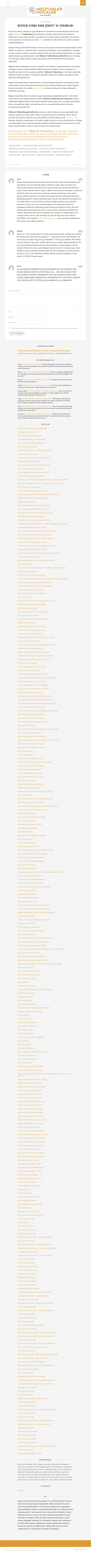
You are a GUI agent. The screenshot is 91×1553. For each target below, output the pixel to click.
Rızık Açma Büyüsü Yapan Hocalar (29, 487)
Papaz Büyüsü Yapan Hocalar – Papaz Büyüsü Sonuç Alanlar (38, 740)
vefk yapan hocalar (66, 1479)
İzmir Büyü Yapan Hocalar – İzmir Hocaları (32, 1376)
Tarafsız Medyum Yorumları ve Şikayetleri (32, 736)
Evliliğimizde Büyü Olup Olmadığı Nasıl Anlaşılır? (33, 498)
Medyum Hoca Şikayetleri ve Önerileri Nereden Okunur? (36, 601)
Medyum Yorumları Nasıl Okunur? (29, 670)
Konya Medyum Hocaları (26, 1391)
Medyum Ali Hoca (19, 1550)
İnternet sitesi (13, 322)
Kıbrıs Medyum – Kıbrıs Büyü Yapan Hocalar (32, 1347)
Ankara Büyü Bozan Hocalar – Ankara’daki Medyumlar (36, 1336)
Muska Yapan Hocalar (25, 1000)
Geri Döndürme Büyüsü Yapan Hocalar (31, 784)
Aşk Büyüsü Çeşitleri (24, 1044)
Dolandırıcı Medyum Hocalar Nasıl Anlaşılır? (32, 945)
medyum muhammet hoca (63, 152)
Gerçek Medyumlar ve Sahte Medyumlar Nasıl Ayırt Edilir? (37, 703)
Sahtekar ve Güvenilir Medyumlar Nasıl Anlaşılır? (34, 920)
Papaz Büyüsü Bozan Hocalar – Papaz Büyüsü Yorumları (37, 645)
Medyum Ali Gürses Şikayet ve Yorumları (35, 372)
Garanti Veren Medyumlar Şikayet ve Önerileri (33, 689)
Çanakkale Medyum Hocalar (27, 1274)
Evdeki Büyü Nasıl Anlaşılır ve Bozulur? (30, 692)
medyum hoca (38, 88)
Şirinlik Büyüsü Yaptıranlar (26, 993)
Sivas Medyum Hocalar (25, 1373)
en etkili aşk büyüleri (50, 1469)
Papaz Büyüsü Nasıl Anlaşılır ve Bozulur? (31, 931)
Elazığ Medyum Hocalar (25, 1395)
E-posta (11, 317)
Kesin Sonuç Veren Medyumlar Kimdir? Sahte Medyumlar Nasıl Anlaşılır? (42, 568)
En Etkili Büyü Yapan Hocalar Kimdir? (30, 648)
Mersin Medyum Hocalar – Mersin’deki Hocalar (33, 1358)
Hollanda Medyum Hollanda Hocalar (30, 1204)
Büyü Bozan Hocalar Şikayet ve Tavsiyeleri (32, 835)
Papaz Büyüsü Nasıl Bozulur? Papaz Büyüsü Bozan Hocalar (38, 806)
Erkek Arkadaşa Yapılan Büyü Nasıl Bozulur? (32, 960)
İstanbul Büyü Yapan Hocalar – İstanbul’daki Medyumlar (36, 1409)
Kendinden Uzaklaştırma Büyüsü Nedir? (31, 777)
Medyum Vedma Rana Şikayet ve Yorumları (32, 1079)
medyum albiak (15, 145)
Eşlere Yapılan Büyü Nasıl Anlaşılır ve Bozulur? (33, 722)
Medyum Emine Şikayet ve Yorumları (30, 1070)
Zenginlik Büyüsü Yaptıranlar (27, 1022)
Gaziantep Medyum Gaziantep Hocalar (31, 1167)
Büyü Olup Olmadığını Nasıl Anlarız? (30, 436)
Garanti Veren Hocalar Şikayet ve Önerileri (32, 542)
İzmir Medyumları (23, 1222)
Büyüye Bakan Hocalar (25, 839)
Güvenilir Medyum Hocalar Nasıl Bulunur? (32, 879)
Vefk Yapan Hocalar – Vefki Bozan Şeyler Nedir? (34, 465)
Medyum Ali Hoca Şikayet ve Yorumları (30, 1112)
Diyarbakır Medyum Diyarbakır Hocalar (31, 1153)
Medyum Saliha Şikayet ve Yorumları (30, 1105)
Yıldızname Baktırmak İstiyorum (28, 898)
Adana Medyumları (24, 1189)
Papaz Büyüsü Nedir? (25, 1063)
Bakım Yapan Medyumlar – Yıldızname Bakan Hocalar (35, 799)
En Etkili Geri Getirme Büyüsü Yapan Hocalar (32, 491)
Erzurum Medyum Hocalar (26, 1259)
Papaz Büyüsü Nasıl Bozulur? (27, 868)
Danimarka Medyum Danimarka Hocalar (31, 1156)
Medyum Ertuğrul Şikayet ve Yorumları (30, 1123)
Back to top (79, 1550)
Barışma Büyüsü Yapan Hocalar (28, 846)
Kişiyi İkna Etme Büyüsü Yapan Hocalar (31, 469)
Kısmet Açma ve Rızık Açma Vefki (29, 953)
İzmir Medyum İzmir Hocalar (27, 1182)
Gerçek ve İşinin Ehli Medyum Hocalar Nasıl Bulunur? (35, 586)
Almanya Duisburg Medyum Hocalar (30, 1453)
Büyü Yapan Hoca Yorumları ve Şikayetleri (32, 817)
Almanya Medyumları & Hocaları (28, 1288)
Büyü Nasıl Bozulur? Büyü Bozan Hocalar (31, 707)
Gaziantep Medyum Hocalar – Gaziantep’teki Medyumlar (37, 1446)
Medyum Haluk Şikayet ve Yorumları (30, 1094)
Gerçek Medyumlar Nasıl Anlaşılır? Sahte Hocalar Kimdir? (37, 678)
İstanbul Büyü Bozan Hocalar (27, 1442)
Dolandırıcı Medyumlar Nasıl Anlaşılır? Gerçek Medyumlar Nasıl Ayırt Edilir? (42, 579)
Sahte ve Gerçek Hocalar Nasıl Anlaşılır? (31, 744)
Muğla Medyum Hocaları (26, 1428)
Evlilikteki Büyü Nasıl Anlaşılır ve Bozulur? (31, 630)
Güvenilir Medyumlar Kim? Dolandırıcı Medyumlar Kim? (36, 700)
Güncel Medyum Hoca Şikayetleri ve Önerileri (33, 674)
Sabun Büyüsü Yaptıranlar (26, 865)
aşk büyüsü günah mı (61, 1472)
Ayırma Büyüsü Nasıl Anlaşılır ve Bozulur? (31, 714)
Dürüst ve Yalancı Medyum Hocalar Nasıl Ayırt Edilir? (35, 762)
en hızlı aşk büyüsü (64, 1469)
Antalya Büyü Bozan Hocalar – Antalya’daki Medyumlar (36, 1310)
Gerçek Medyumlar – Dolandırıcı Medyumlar (42, 391)
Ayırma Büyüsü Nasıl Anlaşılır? (28, 608)
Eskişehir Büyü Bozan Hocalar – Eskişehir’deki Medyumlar (37, 1248)
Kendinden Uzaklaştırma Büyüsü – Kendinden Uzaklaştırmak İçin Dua (41, 483)
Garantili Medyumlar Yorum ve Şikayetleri (32, 439)
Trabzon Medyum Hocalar (26, 1314)
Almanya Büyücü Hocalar (26, 1219)
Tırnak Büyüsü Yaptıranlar (26, 923)
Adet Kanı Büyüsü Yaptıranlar (27, 1059)
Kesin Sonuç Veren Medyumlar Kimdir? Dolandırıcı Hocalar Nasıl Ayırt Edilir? (43, 480)
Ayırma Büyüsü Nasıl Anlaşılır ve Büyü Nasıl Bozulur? (35, 938)
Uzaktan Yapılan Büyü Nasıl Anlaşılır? (30, 773)
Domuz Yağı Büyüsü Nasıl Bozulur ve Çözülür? (33, 1052)
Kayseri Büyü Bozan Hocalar (27, 1329)
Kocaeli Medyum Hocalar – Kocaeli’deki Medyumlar (35, 1292)
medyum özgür (28, 155)
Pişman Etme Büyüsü (25, 564)
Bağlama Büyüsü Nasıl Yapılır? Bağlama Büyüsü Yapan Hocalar (39, 494)
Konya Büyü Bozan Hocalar (27, 1439)
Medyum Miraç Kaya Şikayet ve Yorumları (31, 1087)
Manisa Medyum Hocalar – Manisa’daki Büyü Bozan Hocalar (38, 1354)
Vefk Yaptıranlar (23, 1041)
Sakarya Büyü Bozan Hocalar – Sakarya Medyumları (35, 1255)
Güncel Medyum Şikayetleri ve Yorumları (31, 590)
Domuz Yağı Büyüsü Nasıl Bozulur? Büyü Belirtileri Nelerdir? (37, 531)
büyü (41, 40)
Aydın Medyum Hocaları (26, 1450)
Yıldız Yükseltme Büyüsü (26, 755)
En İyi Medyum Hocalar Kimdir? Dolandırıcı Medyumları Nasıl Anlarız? (40, 872)
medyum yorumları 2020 (46, 1464)
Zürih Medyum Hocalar (25, 1226)
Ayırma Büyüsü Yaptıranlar (27, 986)
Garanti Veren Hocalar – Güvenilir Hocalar (32, 681)
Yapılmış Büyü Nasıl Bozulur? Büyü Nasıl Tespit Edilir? (35, 656)
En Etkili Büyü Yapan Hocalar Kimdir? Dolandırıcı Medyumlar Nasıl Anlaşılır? (42, 524)
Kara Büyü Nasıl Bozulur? (26, 916)
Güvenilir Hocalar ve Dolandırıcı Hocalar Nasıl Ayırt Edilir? (37, 546)
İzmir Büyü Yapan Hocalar (26, 1351)
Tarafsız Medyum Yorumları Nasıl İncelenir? (32, 549)
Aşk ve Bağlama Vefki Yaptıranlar (29, 975)
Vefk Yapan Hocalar (24, 1019)
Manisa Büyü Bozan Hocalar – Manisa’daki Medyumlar (36, 1365)
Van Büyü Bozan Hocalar (26, 1263)
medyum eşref (45, 152)
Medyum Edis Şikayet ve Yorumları (29, 1127)
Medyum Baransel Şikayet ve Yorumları (31, 1142)
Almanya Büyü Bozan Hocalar (28, 1270)
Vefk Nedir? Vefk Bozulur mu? (28, 432)
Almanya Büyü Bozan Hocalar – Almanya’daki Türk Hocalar (37, 1332)
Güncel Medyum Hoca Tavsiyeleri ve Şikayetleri (33, 942)
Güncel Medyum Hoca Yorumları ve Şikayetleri (33, 685)
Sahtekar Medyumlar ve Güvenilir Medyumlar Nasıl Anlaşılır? (38, 711)
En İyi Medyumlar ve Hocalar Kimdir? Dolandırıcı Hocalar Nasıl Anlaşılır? (41, 949)
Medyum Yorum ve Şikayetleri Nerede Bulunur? (33, 652)
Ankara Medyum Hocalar (26, 1417)
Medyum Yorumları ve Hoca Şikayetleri (31, 1037)
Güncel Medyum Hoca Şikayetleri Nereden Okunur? (35, 582)
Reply (80, 179)
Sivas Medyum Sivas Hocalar (27, 1200)
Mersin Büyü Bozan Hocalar (27, 1435)
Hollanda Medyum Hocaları (27, 1307)
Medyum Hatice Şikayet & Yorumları (30, 1090)
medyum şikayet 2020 (47, 1467)
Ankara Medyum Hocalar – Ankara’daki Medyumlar (35, 1244)
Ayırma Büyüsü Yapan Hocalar (28, 901)
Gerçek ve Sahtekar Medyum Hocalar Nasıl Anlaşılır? (35, 989)
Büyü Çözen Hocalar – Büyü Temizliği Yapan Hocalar (35, 535)
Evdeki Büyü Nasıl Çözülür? (27, 813)
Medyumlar (45, 22)
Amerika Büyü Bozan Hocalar (27, 1431)
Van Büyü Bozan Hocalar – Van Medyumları (32, 1296)
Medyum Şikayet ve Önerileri (27, 571)
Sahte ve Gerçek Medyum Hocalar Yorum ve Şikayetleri (36, 538)
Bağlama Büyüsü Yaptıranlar (27, 1026)
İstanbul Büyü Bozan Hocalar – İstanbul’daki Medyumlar (36, 1343)
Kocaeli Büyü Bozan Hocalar (27, 1402)
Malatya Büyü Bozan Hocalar (27, 1266)
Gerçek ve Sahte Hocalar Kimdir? (29, 641)
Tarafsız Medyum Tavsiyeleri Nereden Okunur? (34, 472)
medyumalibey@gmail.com (47, 218)
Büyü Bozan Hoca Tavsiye (26, 821)
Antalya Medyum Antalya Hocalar (29, 1186)
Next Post (78, 164)
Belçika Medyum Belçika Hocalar (28, 1197)
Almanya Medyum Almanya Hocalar (30, 1178)
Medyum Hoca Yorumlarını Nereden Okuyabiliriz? (34, 909)
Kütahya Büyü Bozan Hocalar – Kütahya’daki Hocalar (35, 1420)
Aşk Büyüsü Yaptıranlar (25, 997)
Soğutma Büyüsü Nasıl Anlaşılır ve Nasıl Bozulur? (34, 458)
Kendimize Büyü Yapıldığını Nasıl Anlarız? (31, 476)
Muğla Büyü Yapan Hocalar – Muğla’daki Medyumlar (35, 1237)
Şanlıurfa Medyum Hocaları (27, 1413)
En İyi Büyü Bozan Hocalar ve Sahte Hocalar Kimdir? (35, 450)
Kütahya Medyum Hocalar (26, 1285)
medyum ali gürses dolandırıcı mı (38, 145)
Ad (10, 312)
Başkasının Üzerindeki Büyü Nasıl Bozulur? (32, 747)
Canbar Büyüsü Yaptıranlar (27, 890)
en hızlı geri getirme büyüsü (56, 1477)
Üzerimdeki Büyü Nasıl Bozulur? (28, 557)
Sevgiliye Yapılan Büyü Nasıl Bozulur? (30, 758)
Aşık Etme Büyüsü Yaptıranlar (27, 828)
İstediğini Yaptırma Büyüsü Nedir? (29, 788)
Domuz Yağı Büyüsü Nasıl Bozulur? (29, 927)
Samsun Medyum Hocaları (26, 1340)
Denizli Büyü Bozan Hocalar (27, 1387)
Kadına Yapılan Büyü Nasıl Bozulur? (30, 876)
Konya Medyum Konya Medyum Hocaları (31, 1362)
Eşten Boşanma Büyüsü (26, 967)
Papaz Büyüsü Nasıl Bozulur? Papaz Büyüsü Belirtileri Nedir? (38, 729)
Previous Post (14, 164)
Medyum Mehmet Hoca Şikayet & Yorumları (32, 1120)
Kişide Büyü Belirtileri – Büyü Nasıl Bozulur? (32, 626)
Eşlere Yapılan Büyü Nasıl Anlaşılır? (29, 769)
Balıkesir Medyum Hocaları (27, 1406)
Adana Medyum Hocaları (26, 1321)
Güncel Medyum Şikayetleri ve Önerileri (31, 516)
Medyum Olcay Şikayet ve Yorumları (30, 1098)
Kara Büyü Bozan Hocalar (26, 725)
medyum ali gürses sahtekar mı (52, 148)
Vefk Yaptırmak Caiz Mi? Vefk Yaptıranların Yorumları (35, 513)
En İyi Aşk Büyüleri (24, 1015)
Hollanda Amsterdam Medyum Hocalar (31, 1325)
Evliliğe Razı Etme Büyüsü (26, 623)
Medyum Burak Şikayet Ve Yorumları (30, 1116)
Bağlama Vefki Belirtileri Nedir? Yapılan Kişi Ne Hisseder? (36, 912)
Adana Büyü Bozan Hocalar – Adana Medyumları (34, 1424)
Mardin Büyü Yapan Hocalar (27, 1233)
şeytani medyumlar (63, 155)
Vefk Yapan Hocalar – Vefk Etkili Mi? (30, 733)
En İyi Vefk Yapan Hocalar (26, 780)
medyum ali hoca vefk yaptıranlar (23, 152)
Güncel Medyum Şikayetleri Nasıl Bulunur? (32, 956)
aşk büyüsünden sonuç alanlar (50, 1474)
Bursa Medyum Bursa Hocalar (28, 1175)
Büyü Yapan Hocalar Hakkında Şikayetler (31, 443)
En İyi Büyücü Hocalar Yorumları (28, 615)
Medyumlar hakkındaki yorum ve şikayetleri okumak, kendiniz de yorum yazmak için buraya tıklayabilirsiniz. (45, 352)
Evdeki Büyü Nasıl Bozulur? (27, 843)
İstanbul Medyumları (25, 1193)
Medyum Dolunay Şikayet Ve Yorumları (31, 1066)
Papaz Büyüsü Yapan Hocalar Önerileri (31, 802)
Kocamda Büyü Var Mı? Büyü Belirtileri (30, 857)
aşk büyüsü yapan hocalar (44, 1472)
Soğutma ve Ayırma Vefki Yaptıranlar (30, 1011)
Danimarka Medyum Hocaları (27, 1318)
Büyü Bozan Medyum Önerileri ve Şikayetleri (33, 854)
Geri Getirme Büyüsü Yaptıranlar (29, 971)
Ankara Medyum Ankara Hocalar (29, 1149)
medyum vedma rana (45, 155)
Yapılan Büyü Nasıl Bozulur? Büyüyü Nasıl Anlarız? (34, 520)
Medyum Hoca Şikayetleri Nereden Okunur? (32, 810)
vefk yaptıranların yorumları (32, 1469)
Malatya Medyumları (25, 1208)
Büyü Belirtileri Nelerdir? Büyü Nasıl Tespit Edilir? (34, 505)
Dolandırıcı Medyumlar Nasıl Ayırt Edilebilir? (32, 604)
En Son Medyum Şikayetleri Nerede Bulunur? (33, 509)
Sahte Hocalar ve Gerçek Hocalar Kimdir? (31, 575)
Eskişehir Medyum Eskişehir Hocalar (30, 1171)
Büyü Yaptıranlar (23, 982)
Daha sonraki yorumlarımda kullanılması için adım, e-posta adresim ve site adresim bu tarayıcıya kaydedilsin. (45, 328)
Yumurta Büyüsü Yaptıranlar (27, 978)
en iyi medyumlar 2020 (30, 1467)
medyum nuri (14, 155)
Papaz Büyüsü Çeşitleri (25, 1030)
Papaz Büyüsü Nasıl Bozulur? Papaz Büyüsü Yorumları (36, 637)
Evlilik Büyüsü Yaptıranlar (26, 1048)
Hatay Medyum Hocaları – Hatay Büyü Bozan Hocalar (35, 1303)
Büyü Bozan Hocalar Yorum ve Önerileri (31, 883)
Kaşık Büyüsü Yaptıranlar (26, 1033)
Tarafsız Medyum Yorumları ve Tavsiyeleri (32, 667)
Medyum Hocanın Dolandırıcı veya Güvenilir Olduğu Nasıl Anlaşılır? (40, 964)
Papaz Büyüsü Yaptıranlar (26, 1004)
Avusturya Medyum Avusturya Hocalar (31, 1215)
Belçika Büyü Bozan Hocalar (27, 1277)
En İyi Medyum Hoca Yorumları (28, 454)
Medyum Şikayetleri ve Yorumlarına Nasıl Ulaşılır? (34, 887)
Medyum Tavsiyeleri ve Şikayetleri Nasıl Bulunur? (34, 1008)
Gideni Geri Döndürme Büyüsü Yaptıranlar (32, 593)
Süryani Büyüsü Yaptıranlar (32, 364)
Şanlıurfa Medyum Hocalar (27, 1241)
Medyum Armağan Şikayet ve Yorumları (31, 1145)
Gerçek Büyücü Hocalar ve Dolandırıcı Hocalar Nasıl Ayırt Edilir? (39, 553)
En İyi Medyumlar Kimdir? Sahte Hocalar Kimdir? (34, 659)
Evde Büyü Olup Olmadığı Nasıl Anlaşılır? (31, 861)
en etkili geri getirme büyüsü (35, 1477)
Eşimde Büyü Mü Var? (25, 832)
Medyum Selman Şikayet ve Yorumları (30, 1109)
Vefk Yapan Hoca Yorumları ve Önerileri (31, 718)
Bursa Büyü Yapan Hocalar (27, 1230)
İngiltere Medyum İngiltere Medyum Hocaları (32, 1398)
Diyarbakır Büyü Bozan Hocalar (28, 1369)
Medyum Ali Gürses (31, 1550)
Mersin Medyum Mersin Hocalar (28, 1211)
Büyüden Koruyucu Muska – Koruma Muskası (33, 612)
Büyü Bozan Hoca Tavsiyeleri (27, 447)
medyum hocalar (72, 117)
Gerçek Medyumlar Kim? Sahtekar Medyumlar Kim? (35, 696)
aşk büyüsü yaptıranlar (26, 1472)
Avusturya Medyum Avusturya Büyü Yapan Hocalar (35, 1384)
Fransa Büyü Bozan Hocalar (27, 1281)
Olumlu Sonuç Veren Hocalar (27, 663)
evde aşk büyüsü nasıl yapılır (28, 1474)
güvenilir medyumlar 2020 (27, 1464)
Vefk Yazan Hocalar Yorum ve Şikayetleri (31, 766)
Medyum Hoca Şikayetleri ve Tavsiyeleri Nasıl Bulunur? (36, 791)
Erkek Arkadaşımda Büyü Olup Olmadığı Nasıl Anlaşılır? (36, 850)
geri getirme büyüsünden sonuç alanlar (44, 1479)
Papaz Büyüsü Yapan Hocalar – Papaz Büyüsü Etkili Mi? (36, 560)
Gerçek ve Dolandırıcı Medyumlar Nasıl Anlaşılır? (34, 905)
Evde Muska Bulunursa (25, 751)
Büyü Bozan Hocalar (24, 597)
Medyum (18, 34)
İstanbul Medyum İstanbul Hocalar (29, 1164)
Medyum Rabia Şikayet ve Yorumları (30, 1083)
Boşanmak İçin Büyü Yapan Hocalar (30, 824)
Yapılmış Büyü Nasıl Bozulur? (27, 894)
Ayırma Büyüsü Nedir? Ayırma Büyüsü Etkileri (33, 619)
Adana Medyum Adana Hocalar (28, 1160)
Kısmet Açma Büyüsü (25, 795)
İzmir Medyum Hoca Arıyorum (28, 1299)
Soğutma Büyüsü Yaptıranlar (27, 502)
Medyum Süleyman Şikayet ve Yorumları (31, 1101)
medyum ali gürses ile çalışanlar (23, 148)
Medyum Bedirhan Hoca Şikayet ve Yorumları (33, 1134)
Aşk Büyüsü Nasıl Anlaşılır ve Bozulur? (30, 634)
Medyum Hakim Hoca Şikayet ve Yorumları (32, 1138)
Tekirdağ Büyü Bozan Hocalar (28, 1252)
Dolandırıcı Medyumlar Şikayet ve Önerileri (32, 527)
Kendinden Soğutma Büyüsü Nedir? (30, 461)
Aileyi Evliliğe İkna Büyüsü (26, 934)
